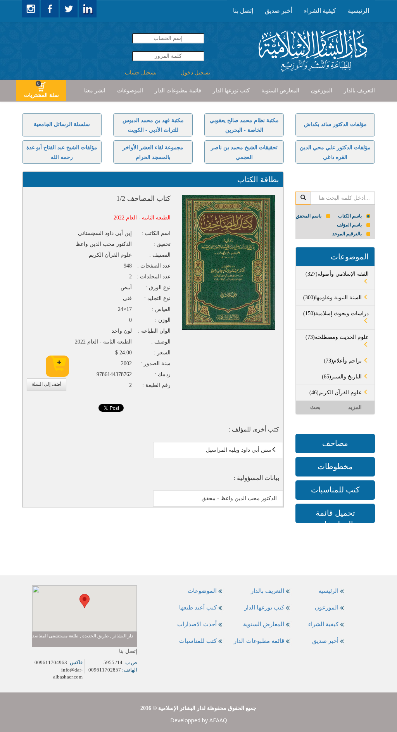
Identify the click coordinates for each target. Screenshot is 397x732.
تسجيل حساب (141, 73)
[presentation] (358, 11)
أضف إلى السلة (46, 384)
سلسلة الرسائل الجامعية (62, 124)
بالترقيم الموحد (347, 234)
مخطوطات (335, 466)
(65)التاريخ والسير (342, 377)
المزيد (355, 407)
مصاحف (335, 443)
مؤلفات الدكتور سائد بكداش (335, 124)
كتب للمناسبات (335, 489)
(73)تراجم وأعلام (343, 361)
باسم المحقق (308, 216)
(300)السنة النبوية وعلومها (333, 297)
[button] (84, 601)
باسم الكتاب (350, 216)
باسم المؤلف (349, 225)
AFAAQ (218, 720)
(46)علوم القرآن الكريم (336, 392)
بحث (315, 407)
